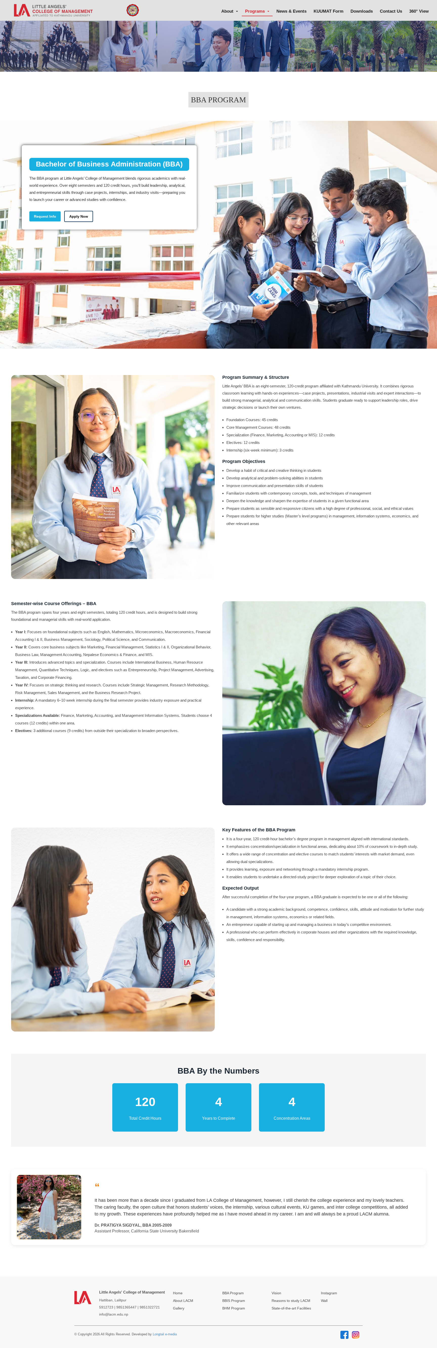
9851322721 (150, 1307)
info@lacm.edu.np (113, 1314)
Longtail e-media (165, 1334)
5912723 (106, 1307)
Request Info (45, 216)
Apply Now (78, 216)
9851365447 (126, 1307)
